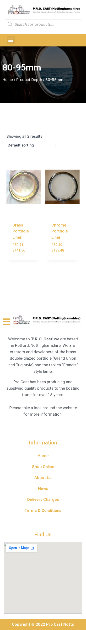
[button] (11, 40)
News (43, 488)
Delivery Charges (43, 499)
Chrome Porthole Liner (59, 231)
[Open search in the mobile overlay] (43, 24)
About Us (43, 477)
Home (7, 79)
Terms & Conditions (43, 510)
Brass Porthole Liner (20, 231)
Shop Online (43, 466)
